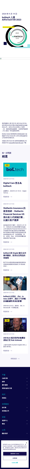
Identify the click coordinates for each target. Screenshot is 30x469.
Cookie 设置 (15, 462)
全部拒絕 (15, 458)
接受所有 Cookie (15, 453)
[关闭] (26, 443)
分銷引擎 (5, 378)
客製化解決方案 (7, 388)
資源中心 (5, 420)
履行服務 (5, 385)
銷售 (3, 381)
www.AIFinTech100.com (16, 143)
